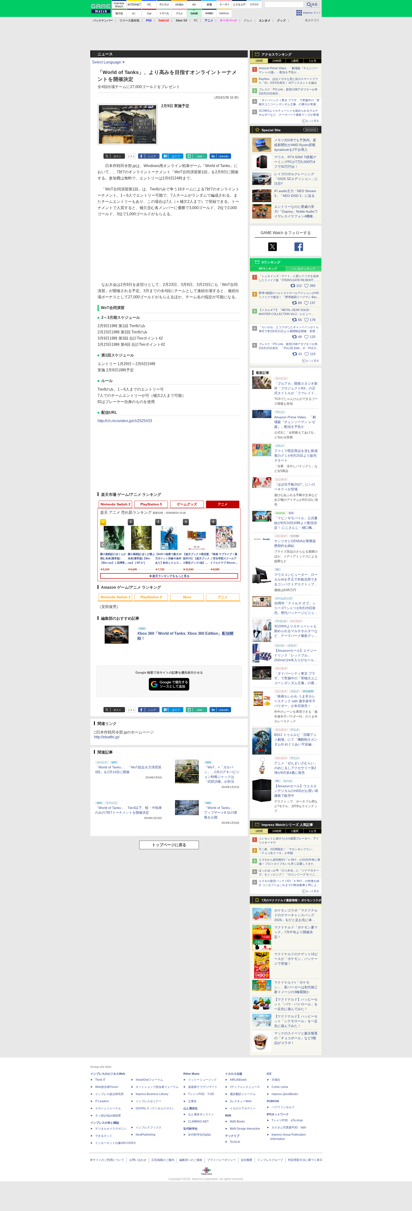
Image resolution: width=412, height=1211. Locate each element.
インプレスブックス (148, 1127)
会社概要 (246, 1160)
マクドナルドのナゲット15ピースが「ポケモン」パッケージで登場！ (296, 958)
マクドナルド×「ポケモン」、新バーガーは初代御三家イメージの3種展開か (296, 987)
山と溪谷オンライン (201, 1114)
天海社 (276, 1079)
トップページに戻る (169, 845)
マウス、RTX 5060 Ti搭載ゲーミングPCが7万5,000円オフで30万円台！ (295, 161)
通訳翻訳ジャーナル (243, 1094)
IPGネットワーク (278, 1114)
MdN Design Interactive (245, 1128)
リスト (131, 156)
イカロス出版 (233, 1073)
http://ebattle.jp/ (106, 737)
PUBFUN (273, 1101)
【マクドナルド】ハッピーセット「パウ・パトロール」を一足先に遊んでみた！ (296, 1004)
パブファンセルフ (283, 1107)
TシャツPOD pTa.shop (287, 1120)
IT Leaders (102, 1101)
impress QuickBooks (285, 1094)
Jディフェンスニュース (245, 1087)
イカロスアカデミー (243, 1108)
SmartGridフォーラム (149, 1079)
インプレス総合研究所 (109, 1094)
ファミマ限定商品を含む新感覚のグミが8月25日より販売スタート (296, 455)
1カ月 (312, 61)
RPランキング (268, 268)
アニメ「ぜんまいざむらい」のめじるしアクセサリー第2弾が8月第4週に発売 (296, 768)
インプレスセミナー (148, 1101)
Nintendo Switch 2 (115, 504)
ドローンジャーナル (108, 1108)
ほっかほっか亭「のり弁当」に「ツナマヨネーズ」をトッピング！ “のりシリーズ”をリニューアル (289, 874)
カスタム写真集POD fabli (289, 1127)
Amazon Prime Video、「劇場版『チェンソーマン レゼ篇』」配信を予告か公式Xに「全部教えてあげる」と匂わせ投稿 (288, 72)
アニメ (223, 504)
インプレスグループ (270, 1160)
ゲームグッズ (187, 504)
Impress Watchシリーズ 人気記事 (287, 825)
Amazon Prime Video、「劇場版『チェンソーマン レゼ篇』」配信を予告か (295, 422)
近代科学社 (190, 1128)
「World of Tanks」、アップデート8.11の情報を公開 (220, 812)
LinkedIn (223, 156)
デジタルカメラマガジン (111, 1128)
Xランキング (271, 262)
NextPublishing (145, 1134)
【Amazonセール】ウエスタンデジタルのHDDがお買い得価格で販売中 (296, 790)
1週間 (295, 61)
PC (196, 20)
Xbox (187, 597)
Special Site (271, 130)
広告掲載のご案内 (162, 1160)
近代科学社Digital (199, 1134)
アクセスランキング (277, 54)
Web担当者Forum (106, 1087)
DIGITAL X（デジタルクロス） (155, 1108)
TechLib (235, 1141)
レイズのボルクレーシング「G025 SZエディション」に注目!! (296, 178)
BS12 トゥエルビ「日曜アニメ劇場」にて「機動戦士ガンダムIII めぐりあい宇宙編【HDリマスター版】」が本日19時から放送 (296, 744)
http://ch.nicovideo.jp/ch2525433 (125, 421)
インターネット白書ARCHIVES (115, 1143)
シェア (152, 156)
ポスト (117, 156)
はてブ (176, 156)
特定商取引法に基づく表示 (305, 1160)
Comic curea (280, 1087)
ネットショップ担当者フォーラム (157, 1087)
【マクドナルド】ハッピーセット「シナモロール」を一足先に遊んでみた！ (296, 1021)
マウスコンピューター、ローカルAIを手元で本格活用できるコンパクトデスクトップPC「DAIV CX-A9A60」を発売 (296, 584)
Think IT (100, 1079)
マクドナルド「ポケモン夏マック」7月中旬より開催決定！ (296, 932)
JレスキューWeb (241, 1101)
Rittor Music (191, 1073)
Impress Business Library (152, 1094)
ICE (269, 1073)
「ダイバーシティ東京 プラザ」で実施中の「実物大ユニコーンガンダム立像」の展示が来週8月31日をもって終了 (289, 104)
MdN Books (237, 1121)
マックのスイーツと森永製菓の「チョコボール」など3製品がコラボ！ (296, 1038)
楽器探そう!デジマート (202, 1087)
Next (234, 544)
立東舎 (192, 1101)
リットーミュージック (202, 1079)
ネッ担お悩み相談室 (108, 1115)
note (199, 156)
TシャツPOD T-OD (201, 1094)
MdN (228, 1115)
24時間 (276, 61)
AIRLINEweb (238, 1079)
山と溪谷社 (190, 1108)
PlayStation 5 (151, 504)
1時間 (259, 61)
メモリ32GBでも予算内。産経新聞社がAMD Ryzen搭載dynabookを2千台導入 (295, 145)
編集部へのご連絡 (190, 1160)
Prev (104, 544)
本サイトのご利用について (107, 1160)
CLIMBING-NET (198, 1121)
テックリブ (232, 1136)
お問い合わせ (137, 1160)
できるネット (103, 1136)
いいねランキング (303, 268)
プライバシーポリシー (221, 1160)
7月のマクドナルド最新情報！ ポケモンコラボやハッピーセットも (291, 901)
